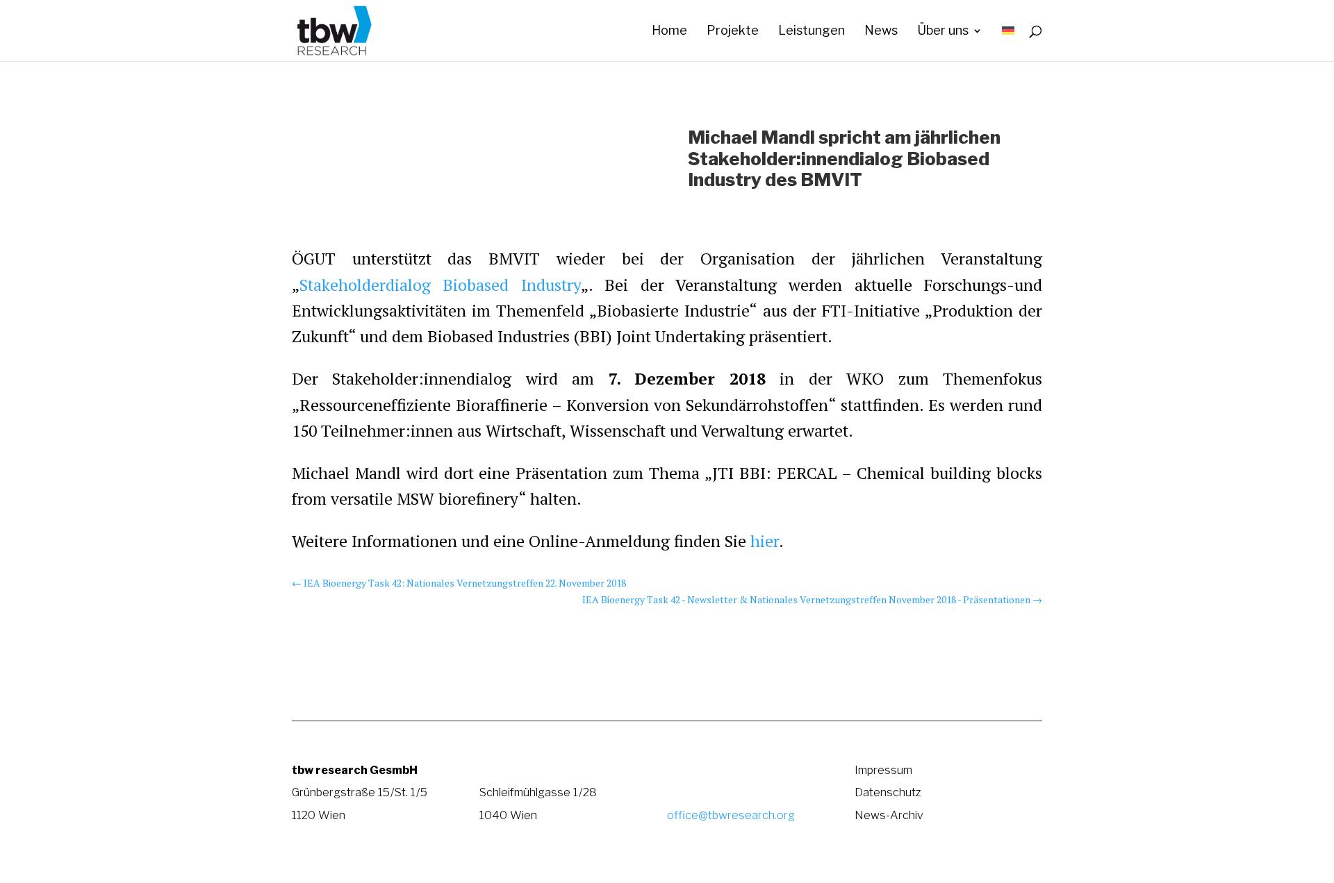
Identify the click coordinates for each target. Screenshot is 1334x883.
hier (764, 541)
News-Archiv (889, 815)
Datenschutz (888, 792)
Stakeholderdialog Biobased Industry (440, 285)
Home (669, 31)
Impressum (883, 770)
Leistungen (811, 31)
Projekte (733, 31)
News (881, 31)
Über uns (943, 31)
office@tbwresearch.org (731, 815)
